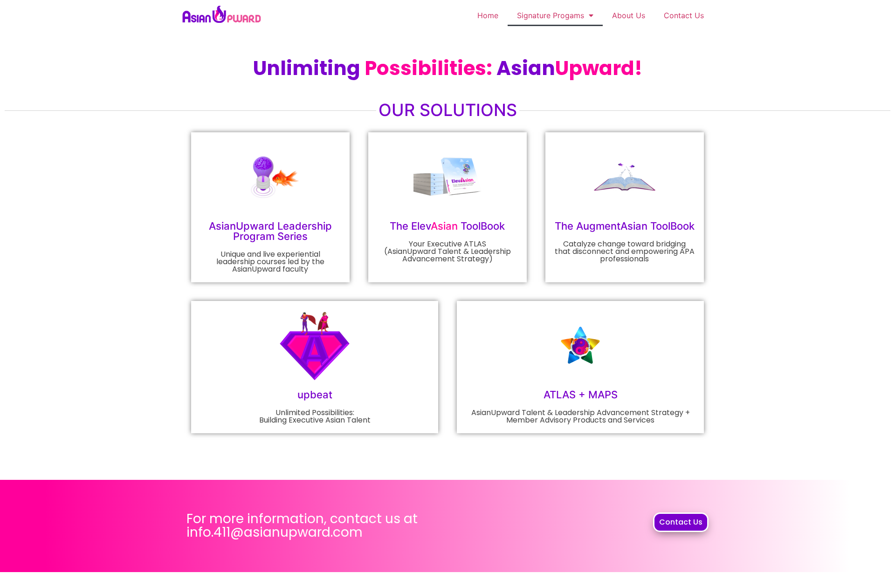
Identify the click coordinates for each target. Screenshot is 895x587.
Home (487, 15)
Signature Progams (550, 15)
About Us (628, 15)
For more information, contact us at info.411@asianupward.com (302, 525)
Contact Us (684, 15)
